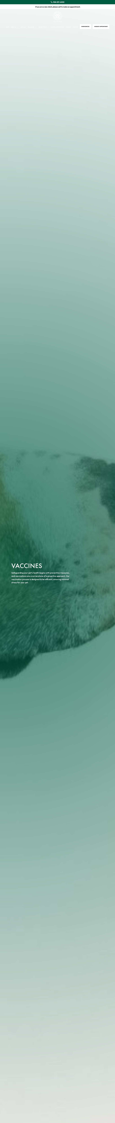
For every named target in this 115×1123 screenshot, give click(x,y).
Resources (31, 27)
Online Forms (42, 27)
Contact (75, 27)
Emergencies (85, 26)
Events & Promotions (57, 27)
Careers (68, 27)
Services (23, 27)
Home (7, 27)
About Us (13, 27)
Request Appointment (101, 26)
